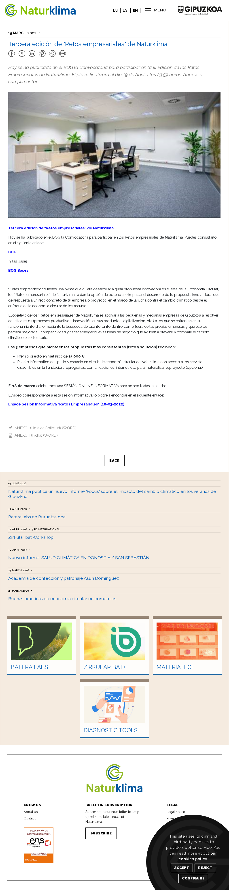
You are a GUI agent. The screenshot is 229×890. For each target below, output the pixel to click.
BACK (115, 460)
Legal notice (176, 812)
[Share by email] (62, 51)
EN (135, 10)
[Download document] (38, 845)
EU (115, 10)
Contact (30, 818)
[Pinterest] (42, 51)
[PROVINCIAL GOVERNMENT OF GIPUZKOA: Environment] (200, 10)
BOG (12, 252)
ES (125, 10)
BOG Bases (18, 270)
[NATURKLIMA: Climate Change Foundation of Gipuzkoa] (34, 10)
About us (31, 812)
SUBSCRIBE (101, 833)
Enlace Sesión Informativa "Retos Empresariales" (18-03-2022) (66, 404)
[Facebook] (11, 51)
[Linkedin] (32, 51)
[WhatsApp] (52, 51)
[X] (22, 51)
